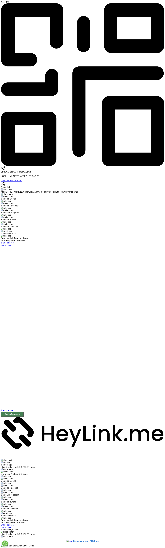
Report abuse (7, 410)
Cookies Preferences (12, 414)
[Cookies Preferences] (5, 543)
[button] (82, 331)
